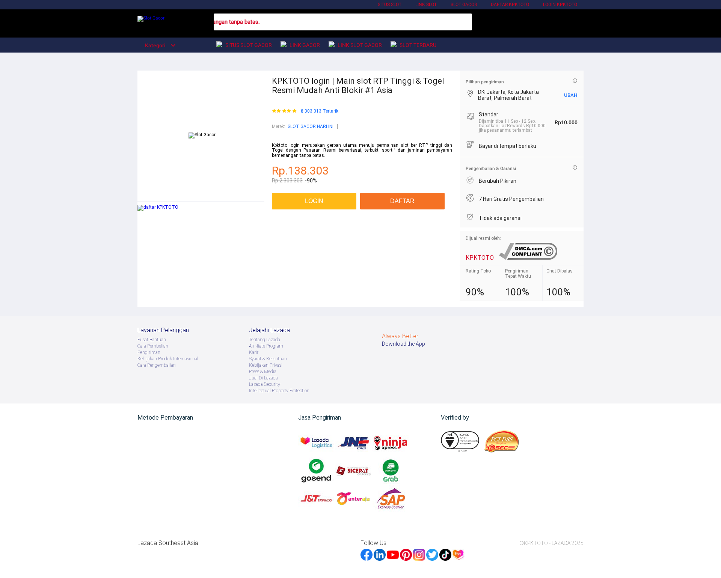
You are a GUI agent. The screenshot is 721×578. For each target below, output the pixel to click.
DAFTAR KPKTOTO (510, 4)
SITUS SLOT (389, 4)
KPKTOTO (480, 257)
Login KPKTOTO (560, 4)
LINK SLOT (426, 4)
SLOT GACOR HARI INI (310, 126)
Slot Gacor (464, 4)
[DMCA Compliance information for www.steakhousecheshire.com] (528, 257)
